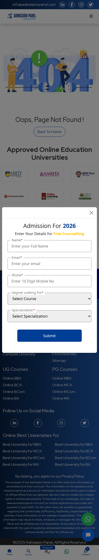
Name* (17, 240)
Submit (49, 335)
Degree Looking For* (28, 292)
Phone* (17, 275)
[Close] (91, 212)
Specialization (23, 310)
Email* (17, 257)
